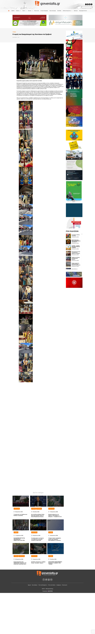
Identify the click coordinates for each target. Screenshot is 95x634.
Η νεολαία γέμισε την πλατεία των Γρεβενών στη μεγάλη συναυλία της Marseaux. (37, 539)
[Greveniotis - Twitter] (88, 4)
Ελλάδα (50, 532)
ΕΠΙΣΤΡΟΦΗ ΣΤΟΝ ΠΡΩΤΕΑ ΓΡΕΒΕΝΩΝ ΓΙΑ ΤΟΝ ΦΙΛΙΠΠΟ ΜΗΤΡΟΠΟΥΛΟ (76, 241)
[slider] (73, 158)
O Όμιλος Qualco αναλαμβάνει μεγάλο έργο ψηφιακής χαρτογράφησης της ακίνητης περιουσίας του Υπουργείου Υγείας (54, 539)
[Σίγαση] (79, 158)
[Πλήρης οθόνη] (81, 158)
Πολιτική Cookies (51, 585)
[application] (74, 155)
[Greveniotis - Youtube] (89, 4)
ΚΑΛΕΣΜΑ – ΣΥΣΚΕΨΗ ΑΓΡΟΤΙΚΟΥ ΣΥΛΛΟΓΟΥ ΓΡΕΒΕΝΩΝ (76, 246)
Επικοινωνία (64, 585)
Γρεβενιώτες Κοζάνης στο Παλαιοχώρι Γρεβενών (76, 258)
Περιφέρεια (39, 508)
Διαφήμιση (59, 585)
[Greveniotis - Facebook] (86, 4)
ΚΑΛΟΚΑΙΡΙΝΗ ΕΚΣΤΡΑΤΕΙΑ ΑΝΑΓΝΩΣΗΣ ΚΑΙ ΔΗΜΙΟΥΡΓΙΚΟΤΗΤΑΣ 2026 (19, 539)
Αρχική (29, 585)
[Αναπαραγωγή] (67, 158)
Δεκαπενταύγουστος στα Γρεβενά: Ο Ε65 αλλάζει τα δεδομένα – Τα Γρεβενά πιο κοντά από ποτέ (55, 515)
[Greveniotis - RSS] (91, 4)
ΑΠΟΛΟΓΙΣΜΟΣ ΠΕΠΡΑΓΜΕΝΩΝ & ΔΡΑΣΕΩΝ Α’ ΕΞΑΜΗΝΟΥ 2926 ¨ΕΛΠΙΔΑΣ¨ (55, 563)
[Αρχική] (9, 10)
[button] (74, 155)
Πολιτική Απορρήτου (42, 585)
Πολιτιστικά (16, 508)
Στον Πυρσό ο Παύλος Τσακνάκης (76, 235)
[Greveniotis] (47, 3)
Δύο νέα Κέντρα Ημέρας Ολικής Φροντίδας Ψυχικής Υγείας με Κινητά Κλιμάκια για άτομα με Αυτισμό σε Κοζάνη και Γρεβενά (37, 515)
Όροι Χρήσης (34, 585)
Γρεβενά (33, 508)
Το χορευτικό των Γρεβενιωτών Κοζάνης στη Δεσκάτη (20, 515)
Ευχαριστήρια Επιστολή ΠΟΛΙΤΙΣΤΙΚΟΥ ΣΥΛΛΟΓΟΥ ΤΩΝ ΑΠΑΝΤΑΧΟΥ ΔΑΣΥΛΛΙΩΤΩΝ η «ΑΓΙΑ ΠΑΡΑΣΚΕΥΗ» (20, 563)
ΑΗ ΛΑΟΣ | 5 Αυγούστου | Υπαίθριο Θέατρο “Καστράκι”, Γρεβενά (38, 562)
